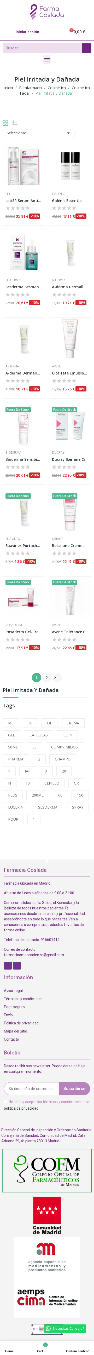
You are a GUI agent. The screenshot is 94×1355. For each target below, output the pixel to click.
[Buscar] (86, 48)
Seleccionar (39, 133)
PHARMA (16, 759)
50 (34, 747)
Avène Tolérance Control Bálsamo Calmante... (70, 631)
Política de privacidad (21, 1023)
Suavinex (12, 538)
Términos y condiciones (23, 999)
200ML (38, 795)
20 (64, 771)
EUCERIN (16, 807)
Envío (8, 1015)
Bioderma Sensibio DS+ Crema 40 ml (23, 459)
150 (80, 795)
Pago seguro (14, 1007)
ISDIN (67, 735)
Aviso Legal (13, 991)
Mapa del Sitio (15, 1031)
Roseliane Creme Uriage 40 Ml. (70, 545)
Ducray (58, 452)
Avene (56, 366)
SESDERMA (47, 807)
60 (60, 795)
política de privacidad (21, 1108)
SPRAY (77, 807)
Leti (8, 193)
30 (30, 722)
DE (49, 722)
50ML (13, 747)
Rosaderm (13, 625)
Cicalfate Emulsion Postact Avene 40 (70, 373)
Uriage (57, 538)
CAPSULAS (39, 735)
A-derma (59, 280)
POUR (13, 819)
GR (76, 783)
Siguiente (55, 677)
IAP (28, 771)
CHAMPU (62, 759)
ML (11, 722)
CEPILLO (51, 783)
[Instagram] (17, 966)
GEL (11, 735)
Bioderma (13, 452)
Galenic (58, 193)
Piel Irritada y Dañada (31, 691)
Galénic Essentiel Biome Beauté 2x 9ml (70, 200)
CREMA (73, 722)
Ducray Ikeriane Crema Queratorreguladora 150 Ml (70, 459)
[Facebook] (8, 966)
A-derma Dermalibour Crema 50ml (70, 286)
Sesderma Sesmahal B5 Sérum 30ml (23, 286)
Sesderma (13, 280)
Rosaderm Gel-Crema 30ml (23, 631)
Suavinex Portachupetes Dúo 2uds (23, 545)
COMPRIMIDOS (64, 747)
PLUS (12, 795)
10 (28, 783)
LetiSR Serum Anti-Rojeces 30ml (23, 200)
